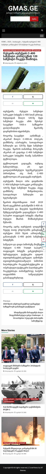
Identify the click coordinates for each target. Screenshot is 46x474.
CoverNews (33, 467)
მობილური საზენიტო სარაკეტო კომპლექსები (18, 50)
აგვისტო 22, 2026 (21, 412)
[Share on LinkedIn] (44, 244)
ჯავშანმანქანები (9, 401)
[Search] (42, 30)
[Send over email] (33, 103)
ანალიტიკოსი (9, 63)
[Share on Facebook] (13, 97)
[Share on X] (33, 97)
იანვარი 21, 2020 (21, 63)
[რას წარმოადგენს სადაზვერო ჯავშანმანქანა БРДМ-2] (23, 389)
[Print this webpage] (13, 103)
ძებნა (34, 19)
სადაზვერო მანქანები (22, 399)
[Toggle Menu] (42, 36)
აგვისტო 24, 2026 (21, 371)
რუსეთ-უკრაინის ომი (10, 443)
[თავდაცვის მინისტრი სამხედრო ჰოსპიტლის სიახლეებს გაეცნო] (23, 348)
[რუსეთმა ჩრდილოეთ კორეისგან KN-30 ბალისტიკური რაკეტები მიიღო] (23, 431)
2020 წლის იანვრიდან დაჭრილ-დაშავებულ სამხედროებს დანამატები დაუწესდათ (21, 304)
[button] (3, 30)
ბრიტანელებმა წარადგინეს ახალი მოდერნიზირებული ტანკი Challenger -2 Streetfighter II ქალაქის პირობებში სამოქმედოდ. (26, 315)
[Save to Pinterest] (44, 239)
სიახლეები (37, 50)
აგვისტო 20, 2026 (21, 454)
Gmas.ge (23, 8)
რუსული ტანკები (9, 399)
